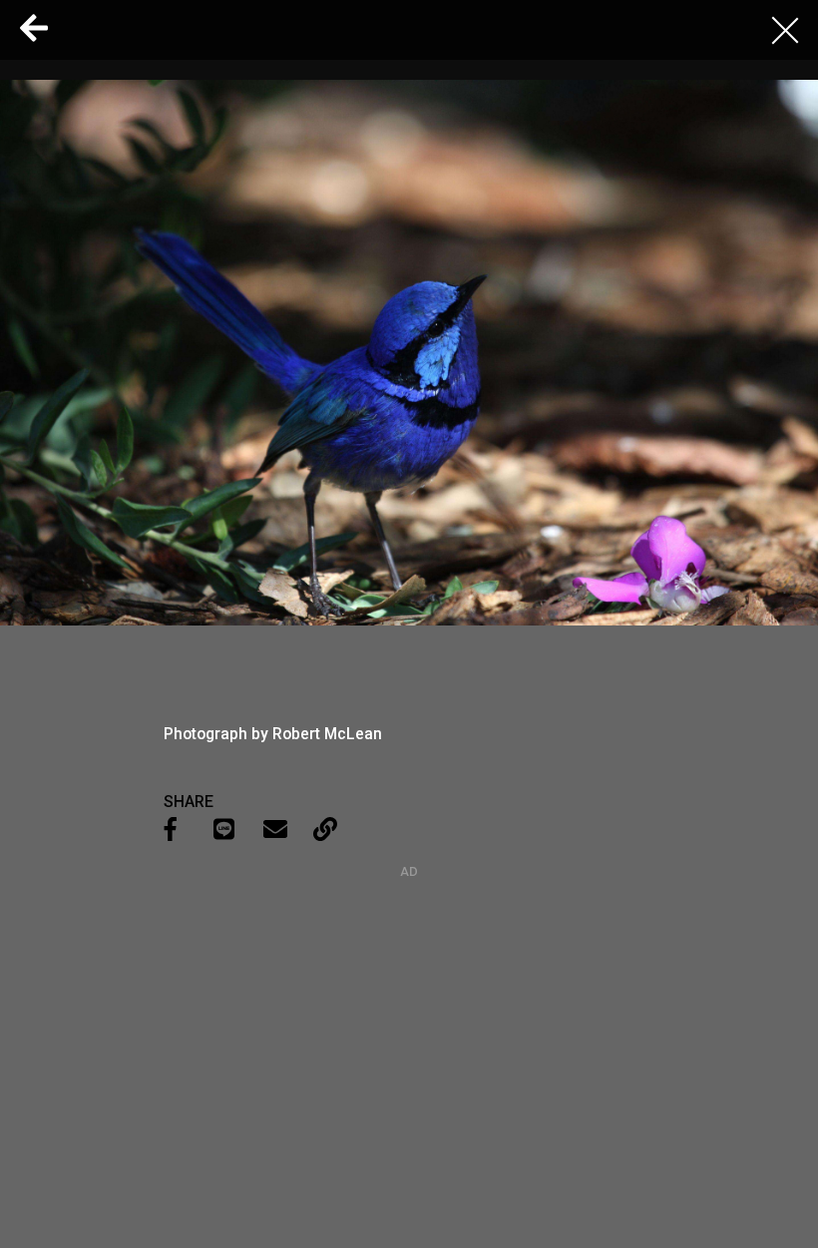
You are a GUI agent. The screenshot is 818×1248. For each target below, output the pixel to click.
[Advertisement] (409, 1003)
